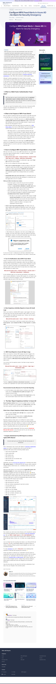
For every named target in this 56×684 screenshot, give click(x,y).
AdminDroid (10, 548)
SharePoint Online (50, 5)
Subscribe (46, 82)
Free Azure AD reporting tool (19, 462)
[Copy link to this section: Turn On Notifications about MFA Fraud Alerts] (4, 258)
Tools (22, 5)
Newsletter (3, 666)
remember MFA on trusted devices (16, 557)
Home (3, 655)
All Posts (3, 661)
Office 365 (43, 5)
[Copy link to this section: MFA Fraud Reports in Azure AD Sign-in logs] (4, 352)
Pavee (22, 17)
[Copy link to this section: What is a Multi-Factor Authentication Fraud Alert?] (4, 92)
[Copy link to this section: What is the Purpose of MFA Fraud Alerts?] (4, 113)
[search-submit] (52, 3)
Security (30, 5)
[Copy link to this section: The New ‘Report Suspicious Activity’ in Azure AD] (4, 401)
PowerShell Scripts (15, 5)
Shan (13, 17)
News (26, 5)
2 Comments (19, 19)
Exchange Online (37, 5)
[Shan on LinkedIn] (12, 571)
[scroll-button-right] (54, 6)
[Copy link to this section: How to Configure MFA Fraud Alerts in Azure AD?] (4, 149)
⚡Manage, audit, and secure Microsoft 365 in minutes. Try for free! (28, 0)
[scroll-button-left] (1, 6)
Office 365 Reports (7, 5)
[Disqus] (19, 627)
